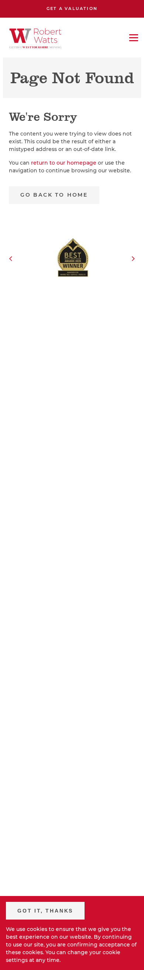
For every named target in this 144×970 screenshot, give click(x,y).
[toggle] (133, 37)
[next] (133, 259)
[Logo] (35, 38)
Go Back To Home (54, 194)
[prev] (11, 259)
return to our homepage (64, 162)
